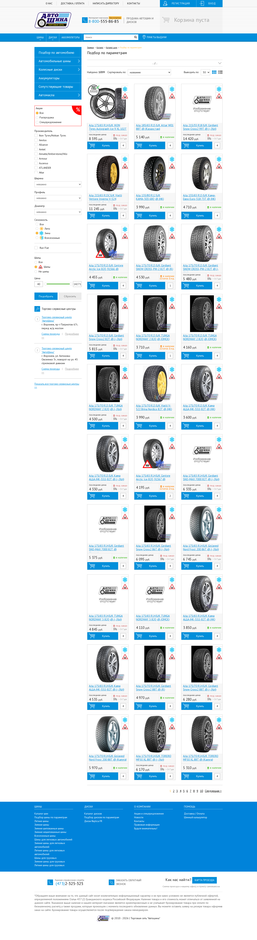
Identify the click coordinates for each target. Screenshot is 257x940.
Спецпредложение (51, 122)
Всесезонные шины (45, 835)
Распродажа (47, 117)
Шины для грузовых (45, 858)
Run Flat (44, 248)
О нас (49, 3)
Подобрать (46, 296)
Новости (138, 817)
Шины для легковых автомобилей (53, 839)
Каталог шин (111, 47)
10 (201, 791)
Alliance (43, 144)
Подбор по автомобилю (56, 52)
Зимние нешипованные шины (50, 832)
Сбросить (70, 296)
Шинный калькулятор (195, 817)
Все (42, 113)
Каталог (100, 47)
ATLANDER (44, 167)
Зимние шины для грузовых (49, 861)
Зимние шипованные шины (49, 828)
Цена (37, 278)
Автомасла (46, 95)
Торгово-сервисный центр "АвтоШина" (57, 319)
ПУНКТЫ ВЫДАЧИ (157, 37)
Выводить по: (191, 72)
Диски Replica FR (93, 821)
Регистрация (181, 3)
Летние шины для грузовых (49, 865)
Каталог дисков (93, 813)
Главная (90, 47)
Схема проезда (51, 334)
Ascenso (43, 163)
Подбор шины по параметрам (50, 817)
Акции (39, 108)
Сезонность (40, 220)
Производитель (43, 131)
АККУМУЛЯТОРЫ (71, 37)
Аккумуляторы (49, 78)
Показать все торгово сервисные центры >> (56, 385)
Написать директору (106, 3)
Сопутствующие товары (56, 86)
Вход (212, 3)
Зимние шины (41, 824)
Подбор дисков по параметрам (101, 817)
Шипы (37, 257)
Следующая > (213, 791)
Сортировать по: (116, 72)
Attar (41, 172)
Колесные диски (50, 69)
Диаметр (39, 206)
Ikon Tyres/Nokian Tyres (52, 135)
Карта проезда (204, 880)
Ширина (38, 178)
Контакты (133, 3)
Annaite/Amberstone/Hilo (52, 154)
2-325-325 (69, 883)
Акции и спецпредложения (149, 813)
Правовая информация (147, 824)
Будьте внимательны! (145, 828)
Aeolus (42, 140)
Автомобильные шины (55, 61)
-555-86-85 (104, 21)
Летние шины (41, 821)
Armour (42, 158)
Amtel (42, 149)
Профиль (39, 192)
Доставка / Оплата (72, 3)
